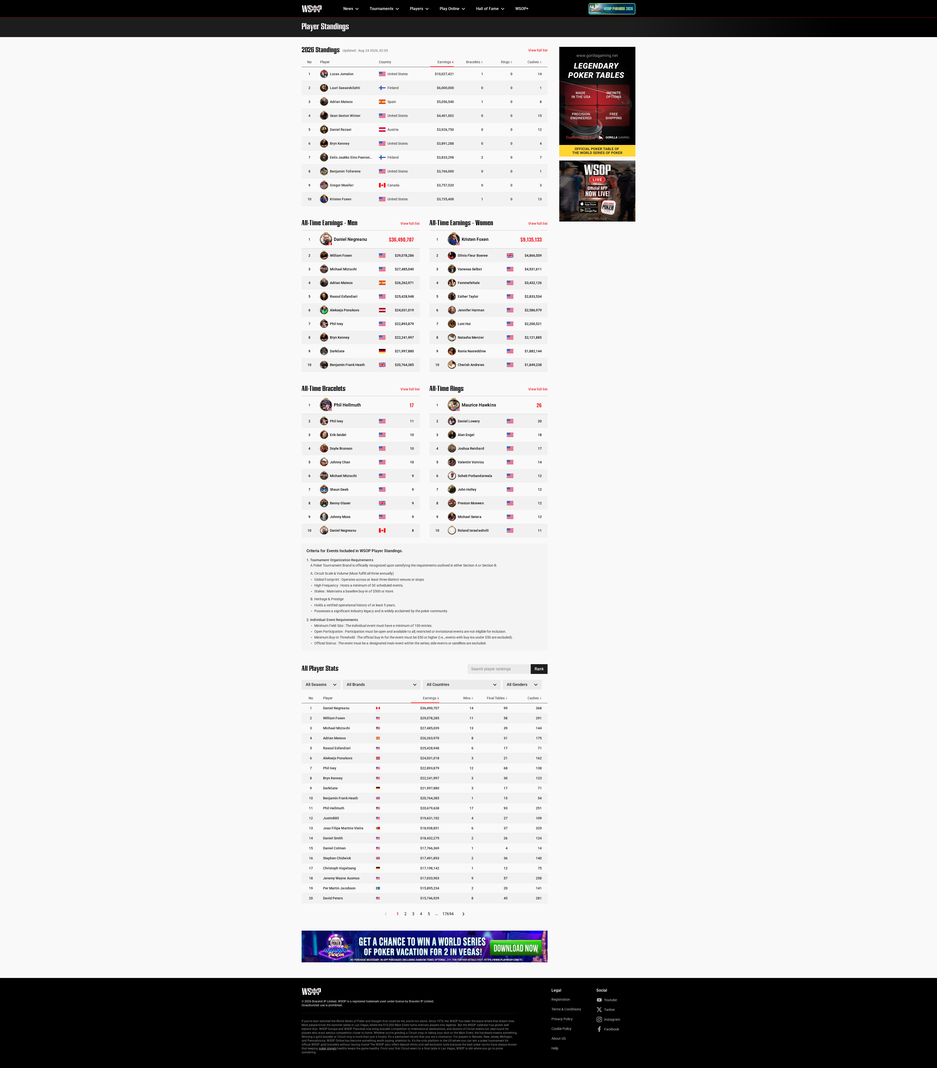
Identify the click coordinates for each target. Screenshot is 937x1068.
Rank (539, 669)
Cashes (533, 62)
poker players (328, 1048)
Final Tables (496, 698)
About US (558, 1038)
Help (554, 1048)
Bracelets (473, 62)
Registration (560, 999)
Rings (505, 62)
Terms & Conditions (566, 1009)
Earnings (444, 62)
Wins (466, 698)
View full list (538, 50)
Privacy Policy (562, 1019)
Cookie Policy (561, 1029)
